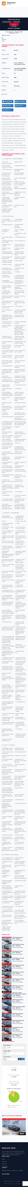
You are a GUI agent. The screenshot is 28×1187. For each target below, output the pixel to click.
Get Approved (8, 101)
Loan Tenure (7, 1056)
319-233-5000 (18, 32)
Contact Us (7, 109)
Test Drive (19, 105)
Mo (23, 1059)
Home (3, 1159)
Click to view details (17, 940)
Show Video (8, 105)
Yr (19, 1059)
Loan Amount (7, 1045)
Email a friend (21, 101)
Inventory (4, 1161)
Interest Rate (7, 1051)
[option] (14, 1127)
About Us (4, 1163)
